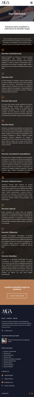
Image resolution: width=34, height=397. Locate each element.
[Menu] (31, 2)
